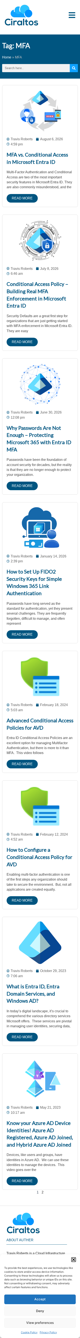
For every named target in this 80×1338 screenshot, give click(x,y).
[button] (73, 1259)
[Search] (74, 68)
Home (6, 57)
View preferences (40, 1323)
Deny (40, 1311)
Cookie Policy (29, 1332)
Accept (40, 1299)
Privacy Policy (48, 1332)
